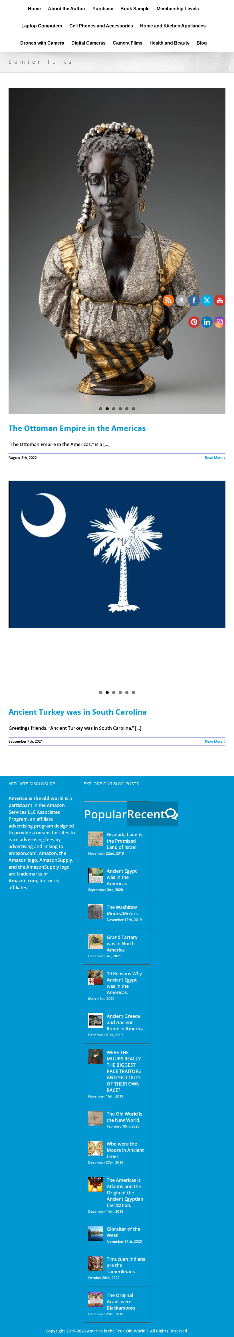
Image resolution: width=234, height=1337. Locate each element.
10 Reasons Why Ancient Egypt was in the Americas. (124, 983)
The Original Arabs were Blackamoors (121, 1301)
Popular (105, 814)
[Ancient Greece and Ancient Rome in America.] (95, 1020)
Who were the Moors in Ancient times (125, 1150)
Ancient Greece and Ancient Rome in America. (126, 1022)
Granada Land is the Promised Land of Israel (124, 841)
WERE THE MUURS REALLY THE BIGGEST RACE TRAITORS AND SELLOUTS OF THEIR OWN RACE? (124, 1071)
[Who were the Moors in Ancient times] (95, 1148)
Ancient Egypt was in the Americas (122, 877)
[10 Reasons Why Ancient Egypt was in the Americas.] (95, 977)
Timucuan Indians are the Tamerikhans (126, 1265)
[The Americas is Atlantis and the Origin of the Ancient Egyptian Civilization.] (95, 1184)
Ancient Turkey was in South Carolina (78, 712)
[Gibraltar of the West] (95, 1233)
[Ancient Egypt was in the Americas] (95, 875)
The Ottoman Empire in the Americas (77, 428)
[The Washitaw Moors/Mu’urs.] (95, 911)
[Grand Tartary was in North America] (95, 941)
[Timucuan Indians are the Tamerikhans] (95, 1263)
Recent (146, 814)
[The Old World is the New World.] (95, 1118)
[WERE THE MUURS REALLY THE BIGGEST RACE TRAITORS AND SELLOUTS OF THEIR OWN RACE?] (95, 1056)
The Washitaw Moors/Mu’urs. (123, 910)
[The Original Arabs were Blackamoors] (95, 1299)
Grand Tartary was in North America (122, 943)
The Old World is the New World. (124, 1117)
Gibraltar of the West (123, 1232)
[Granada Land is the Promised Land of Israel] (95, 839)
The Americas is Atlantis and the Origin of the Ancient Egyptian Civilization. (125, 1192)
